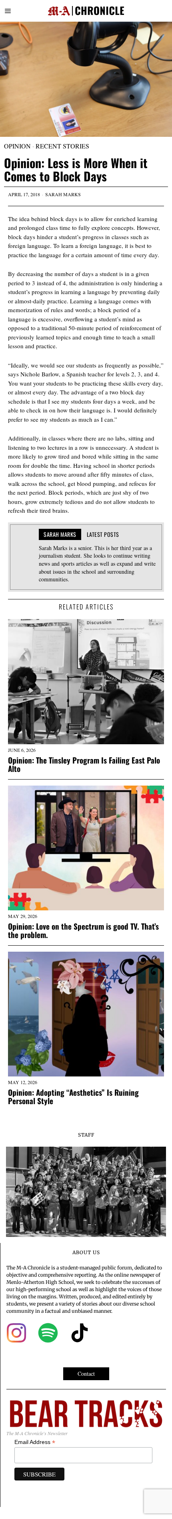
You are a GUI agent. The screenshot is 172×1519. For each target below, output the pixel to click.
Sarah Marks (63, 194)
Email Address (34, 1442)
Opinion (17, 146)
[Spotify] (48, 1333)
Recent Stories (62, 146)
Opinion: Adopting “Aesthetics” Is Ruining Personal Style (73, 1096)
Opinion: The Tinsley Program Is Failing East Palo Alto (84, 764)
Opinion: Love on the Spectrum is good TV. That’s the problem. (83, 930)
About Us (86, 1252)
